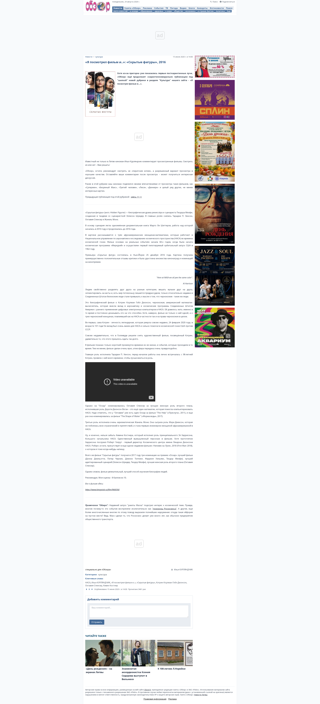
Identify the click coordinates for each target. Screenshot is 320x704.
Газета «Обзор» (132, 8)
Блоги (192, 8)
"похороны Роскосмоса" (164, 508)
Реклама (147, 8)
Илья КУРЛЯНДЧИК (101, 582)
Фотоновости (217, 8)
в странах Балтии (206, 11)
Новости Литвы (200, 695)
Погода (174, 8)
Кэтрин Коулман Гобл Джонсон (171, 582)
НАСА (87, 582)
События (158, 8)
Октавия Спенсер (93, 585)
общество (178, 11)
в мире (168, 11)
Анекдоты (202, 8)
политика (220, 11)
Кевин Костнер (110, 585)
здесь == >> (136, 197)
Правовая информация (155, 699)
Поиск (229, 8)
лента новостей (120, 11)
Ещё (229, 11)
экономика (190, 11)
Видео (183, 8)
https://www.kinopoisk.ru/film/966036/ (102, 489)
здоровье (158, 11)
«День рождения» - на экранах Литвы (99, 670)
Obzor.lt (147, 690)
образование (146, 11)
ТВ (167, 8)
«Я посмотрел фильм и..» (123, 582)
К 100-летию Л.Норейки (172, 668)
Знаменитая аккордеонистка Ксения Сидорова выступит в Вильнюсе (136, 674)
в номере (134, 11)
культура (99, 57)
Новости (117, 8)
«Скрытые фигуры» (146, 582)
